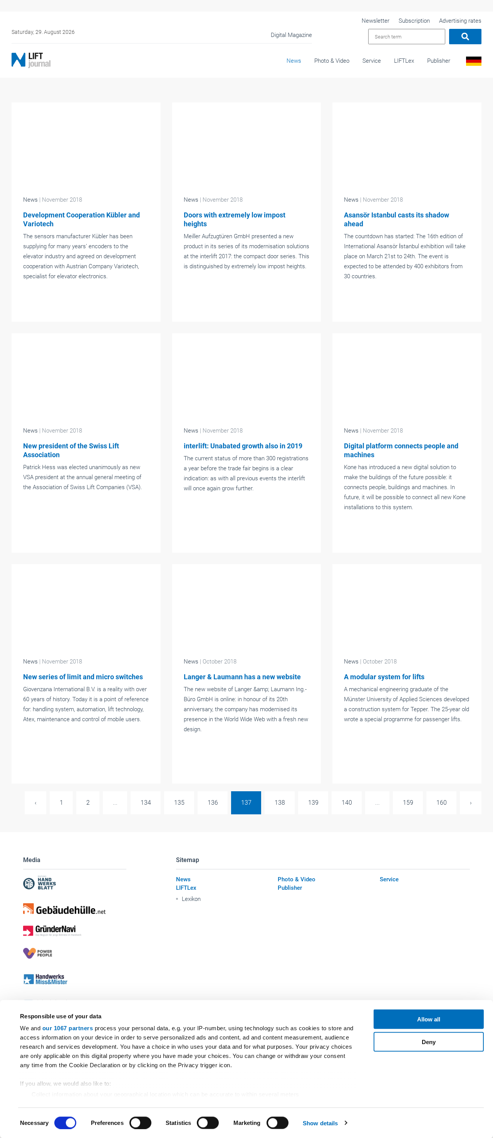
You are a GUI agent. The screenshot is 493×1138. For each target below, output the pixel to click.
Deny (429, 1041)
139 (313, 802)
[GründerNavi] (74, 931)
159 (408, 802)
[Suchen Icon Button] (465, 36)
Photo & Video (331, 60)
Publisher (438, 60)
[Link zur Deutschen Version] (472, 63)
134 (146, 802)
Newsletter (375, 20)
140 (347, 802)
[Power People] (74, 953)
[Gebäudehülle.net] (74, 908)
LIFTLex (404, 60)
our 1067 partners (67, 1028)
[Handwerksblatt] (74, 883)
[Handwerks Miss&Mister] (74, 979)
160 (441, 802)
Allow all (428, 1019)
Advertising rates (460, 20)
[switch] (140, 1122)
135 (179, 802)
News (294, 60)
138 (280, 802)
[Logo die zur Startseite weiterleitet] (31, 60)
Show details (320, 1123)
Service (371, 60)
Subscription (414, 20)
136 (213, 802)
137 (246, 802)
